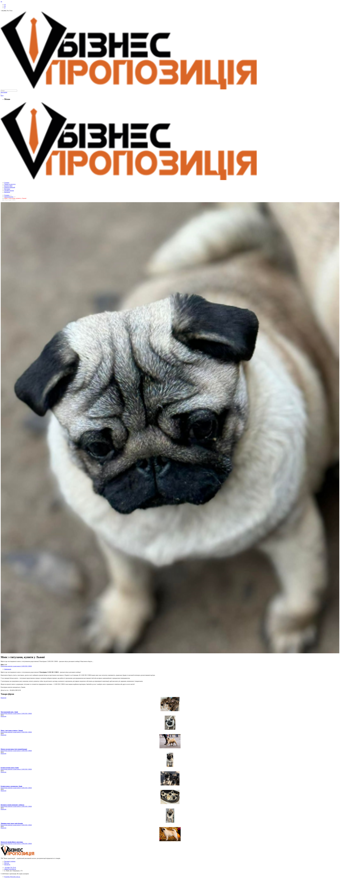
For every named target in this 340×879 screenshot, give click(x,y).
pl (4, 7)
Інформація (7, 669)
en (5, 6)
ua (5, 4)
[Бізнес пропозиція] (170, 89)
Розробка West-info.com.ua (12, 876)
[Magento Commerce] (170, 179)
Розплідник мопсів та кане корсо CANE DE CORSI (16, 666)
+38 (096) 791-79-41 (10, 867)
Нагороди (7, 864)
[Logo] (23, 855)
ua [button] (1, 1)
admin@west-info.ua (10, 869)
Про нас (6, 863)
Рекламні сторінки (9, 861)
